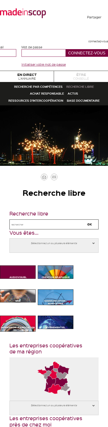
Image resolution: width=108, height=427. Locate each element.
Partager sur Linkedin (94, 70)
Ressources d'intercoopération (54, 140)
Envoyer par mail (62, 237)
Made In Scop (23, 13)
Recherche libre (25, 111)
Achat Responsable (78, 111)
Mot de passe (31, 47)
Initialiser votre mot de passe (43, 64)
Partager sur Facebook (94, 31)
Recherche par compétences (54, 97)
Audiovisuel (18, 350)
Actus (54, 125)
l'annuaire (27, 79)
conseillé (81, 79)
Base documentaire (54, 154)
